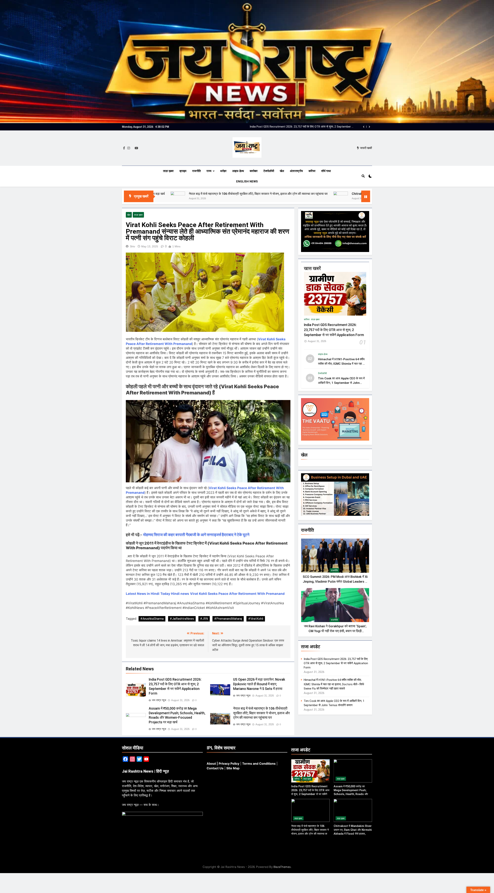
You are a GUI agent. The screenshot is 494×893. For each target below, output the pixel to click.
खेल (282, 171)
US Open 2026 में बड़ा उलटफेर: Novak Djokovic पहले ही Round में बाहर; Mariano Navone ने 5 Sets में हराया (259, 684)
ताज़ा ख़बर (168, 171)
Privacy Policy (229, 763)
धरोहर (223, 171)
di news (183, 594)
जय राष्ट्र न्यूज (159, 700)
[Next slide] (369, 127)
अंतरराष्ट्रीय (296, 171)
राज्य (208, 171)
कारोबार (254, 171)
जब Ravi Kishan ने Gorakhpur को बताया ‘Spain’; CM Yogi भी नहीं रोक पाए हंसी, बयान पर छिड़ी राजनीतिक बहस (335, 631)
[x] (132, 148)
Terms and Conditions (259, 763)
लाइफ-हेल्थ (238, 171)
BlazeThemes (282, 866)
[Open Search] (363, 176)
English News (247, 181)
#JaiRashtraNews (182, 619)
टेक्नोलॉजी (268, 171)
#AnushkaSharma (152, 619)
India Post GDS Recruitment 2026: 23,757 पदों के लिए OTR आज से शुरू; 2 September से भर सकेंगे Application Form (334, 330)
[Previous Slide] (363, 127)
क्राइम (182, 171)
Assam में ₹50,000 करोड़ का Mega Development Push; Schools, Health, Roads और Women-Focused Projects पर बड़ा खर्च (352, 794)
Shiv (132, 246)
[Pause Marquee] (365, 196)
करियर (312, 171)
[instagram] (128, 148)
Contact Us (215, 768)
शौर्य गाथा (326, 171)
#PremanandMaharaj (228, 619)
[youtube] (136, 148)
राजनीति (196, 171)
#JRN (204, 619)
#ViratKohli (255, 619)
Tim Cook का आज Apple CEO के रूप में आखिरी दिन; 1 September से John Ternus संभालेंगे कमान (341, 383)
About (211, 763)
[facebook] (124, 148)
